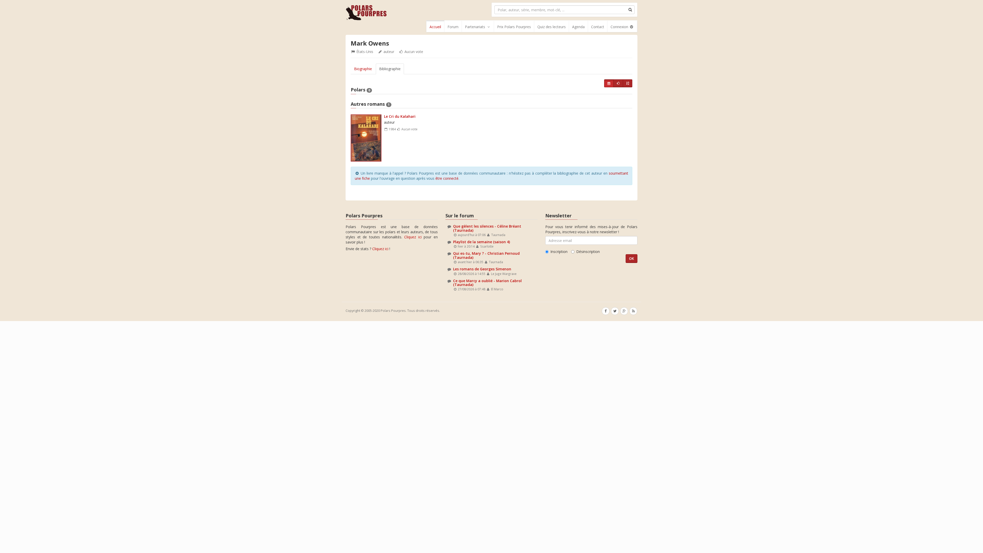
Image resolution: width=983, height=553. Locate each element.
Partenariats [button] (475, 26)
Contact (597, 26)
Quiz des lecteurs (551, 26)
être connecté (446, 178)
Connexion (620, 26)
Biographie (363, 68)
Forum (452, 26)
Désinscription (588, 251)
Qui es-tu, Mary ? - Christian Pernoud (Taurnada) (486, 255)
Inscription (559, 251)
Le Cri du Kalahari (399, 116)
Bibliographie (390, 68)
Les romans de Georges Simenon (482, 269)
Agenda (578, 26)
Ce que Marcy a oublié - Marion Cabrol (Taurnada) (487, 282)
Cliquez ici (413, 237)
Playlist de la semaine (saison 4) (481, 241)
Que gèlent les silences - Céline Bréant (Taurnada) (487, 228)
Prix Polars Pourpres (514, 26)
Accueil (435, 26)
